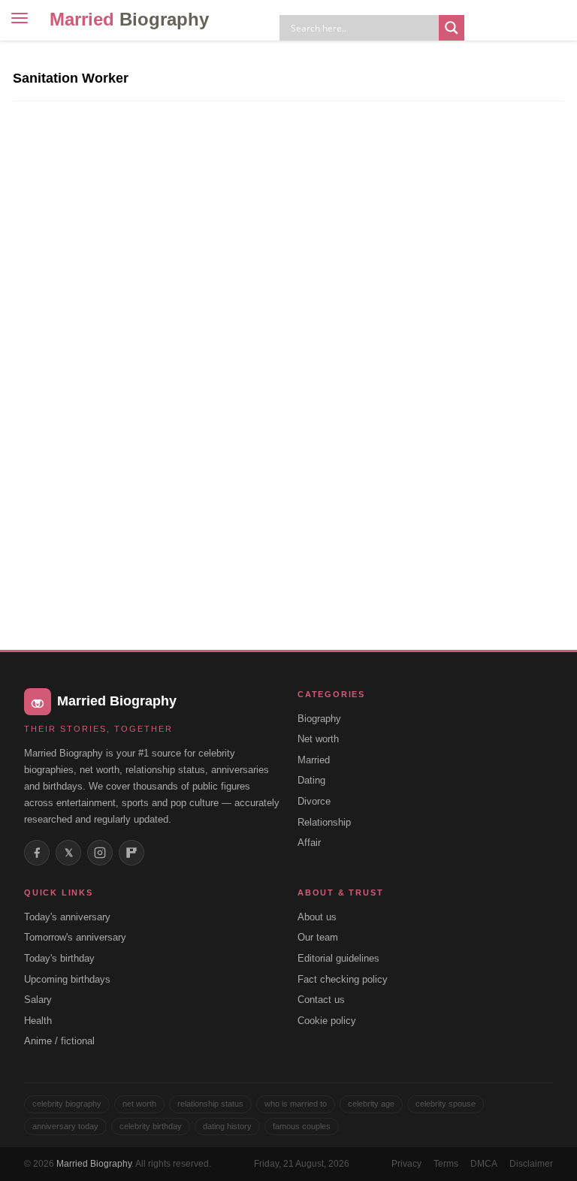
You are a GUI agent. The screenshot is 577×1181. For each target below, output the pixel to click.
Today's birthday (59, 958)
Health (38, 1020)
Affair (309, 842)
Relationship (324, 822)
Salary (38, 999)
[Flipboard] (131, 852)
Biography (319, 718)
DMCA (483, 1163)
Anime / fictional (59, 1041)
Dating (311, 780)
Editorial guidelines (338, 958)
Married (129, 19)
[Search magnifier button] (451, 28)
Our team (318, 937)
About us (317, 917)
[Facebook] (37, 852)
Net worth (318, 739)
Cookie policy (327, 1020)
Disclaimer (531, 1163)
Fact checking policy (343, 979)
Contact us (321, 999)
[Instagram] (100, 852)
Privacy (406, 1163)
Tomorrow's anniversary (75, 937)
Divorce (314, 801)
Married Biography (93, 1163)
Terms (446, 1163)
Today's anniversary (67, 917)
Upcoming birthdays (67, 979)
